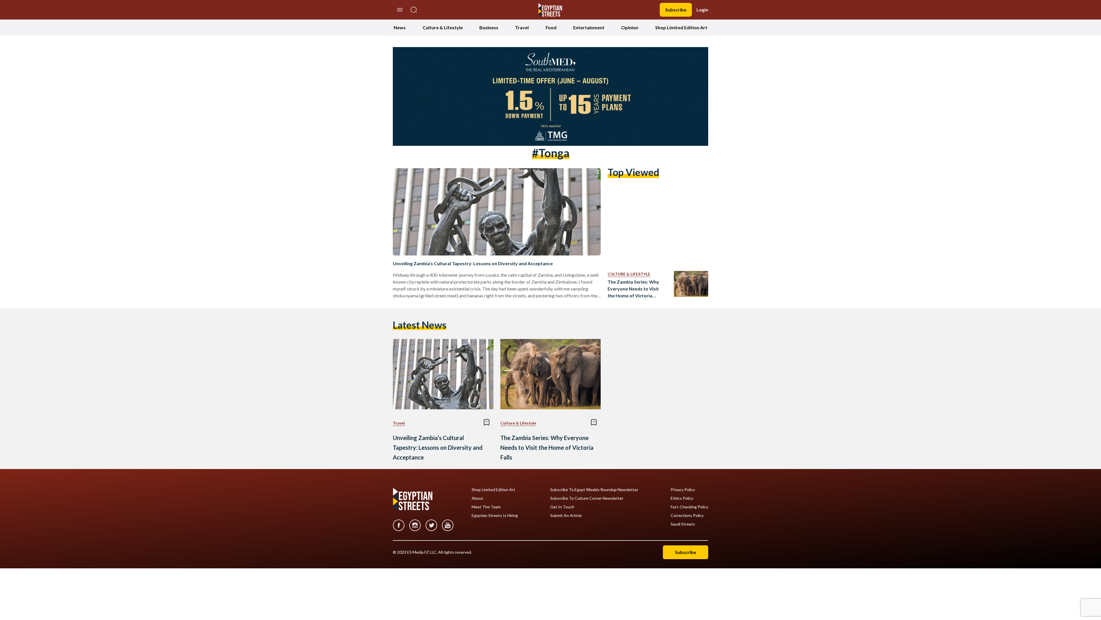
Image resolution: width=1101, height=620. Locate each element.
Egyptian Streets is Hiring (495, 515)
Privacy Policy (683, 489)
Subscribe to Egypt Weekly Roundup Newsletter (594, 489)
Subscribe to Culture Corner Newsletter (586, 498)
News (400, 27)
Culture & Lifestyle (443, 27)
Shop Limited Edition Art (681, 27)
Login (702, 9)
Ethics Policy (682, 498)
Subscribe (675, 9)
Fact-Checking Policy (689, 507)
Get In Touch (562, 507)
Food (551, 27)
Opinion (629, 27)
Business (488, 27)
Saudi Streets (683, 524)
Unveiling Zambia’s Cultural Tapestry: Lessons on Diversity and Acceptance (473, 263)
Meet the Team (486, 507)
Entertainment (588, 27)
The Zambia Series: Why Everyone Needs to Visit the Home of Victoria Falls (633, 289)
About (477, 498)
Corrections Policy (687, 515)
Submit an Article (566, 515)
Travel (522, 27)
